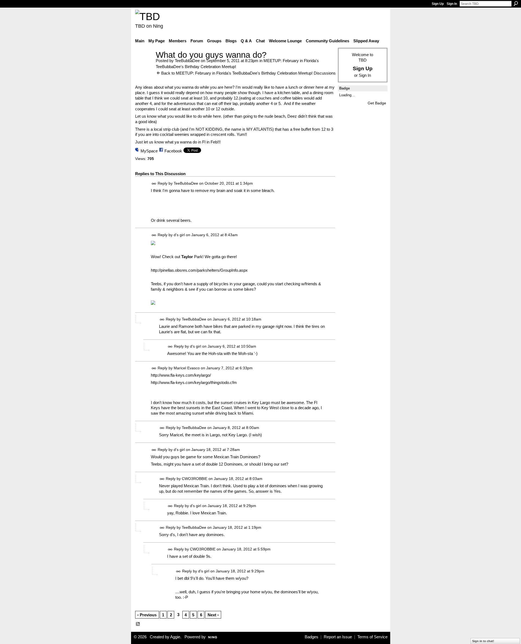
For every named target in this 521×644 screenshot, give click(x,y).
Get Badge (377, 103)
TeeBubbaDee (187, 60)
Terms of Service (372, 637)
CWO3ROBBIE (194, 478)
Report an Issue (338, 637)
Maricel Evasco (187, 368)
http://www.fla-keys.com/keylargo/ (181, 375)
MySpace (149, 151)
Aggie (175, 637)
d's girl (179, 235)
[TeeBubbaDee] (144, 65)
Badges (311, 637)
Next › (213, 615)
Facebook (173, 151)
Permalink (154, 183)
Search (516, 3)
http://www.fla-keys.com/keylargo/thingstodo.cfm (194, 382)
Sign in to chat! (483, 641)
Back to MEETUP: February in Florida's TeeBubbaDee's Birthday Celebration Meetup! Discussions (248, 73)
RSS (138, 624)
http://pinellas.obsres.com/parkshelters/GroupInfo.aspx (199, 270)
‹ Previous (147, 615)
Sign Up (438, 4)
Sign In (452, 4)
